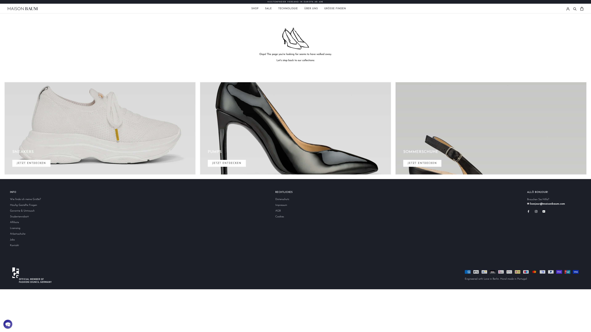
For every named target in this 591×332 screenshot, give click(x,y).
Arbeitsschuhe (17, 234)
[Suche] (575, 8)
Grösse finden (335, 9)
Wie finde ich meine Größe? (25, 199)
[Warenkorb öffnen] (581, 8)
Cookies (279, 216)
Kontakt (14, 245)
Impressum (281, 205)
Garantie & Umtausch (22, 210)
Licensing (15, 228)
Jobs (12, 239)
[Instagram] (536, 211)
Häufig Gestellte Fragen (23, 205)
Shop (255, 9)
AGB (278, 210)
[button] (7, 324)
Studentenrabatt (19, 216)
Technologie (288, 9)
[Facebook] (528, 211)
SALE (268, 9)
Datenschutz (282, 199)
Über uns (311, 9)
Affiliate (14, 222)
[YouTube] (544, 211)
